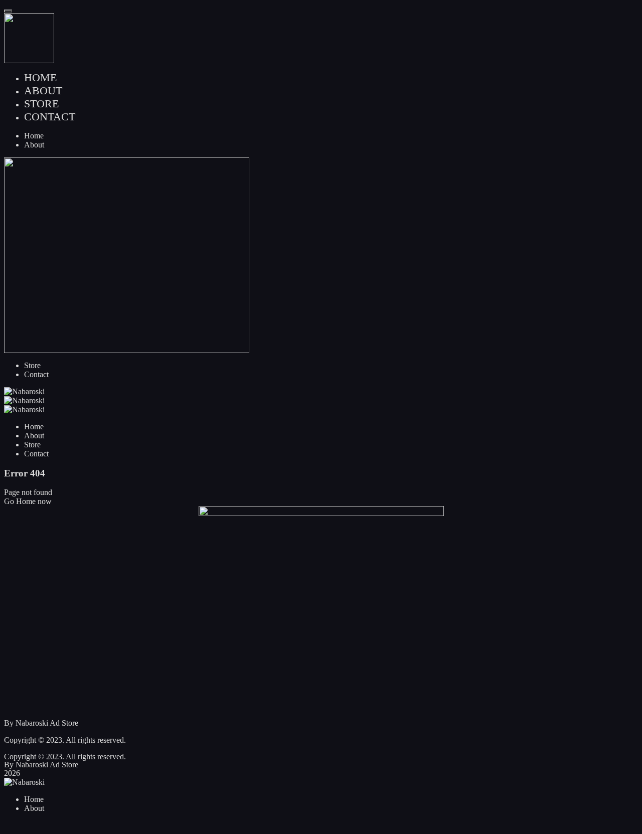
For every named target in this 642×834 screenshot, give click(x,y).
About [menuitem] (43, 90)
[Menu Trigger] (8, 11)
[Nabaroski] (321, 391)
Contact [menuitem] (49, 116)
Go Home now (28, 501)
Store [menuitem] (41, 103)
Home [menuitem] (40, 77)
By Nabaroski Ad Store (41, 723)
